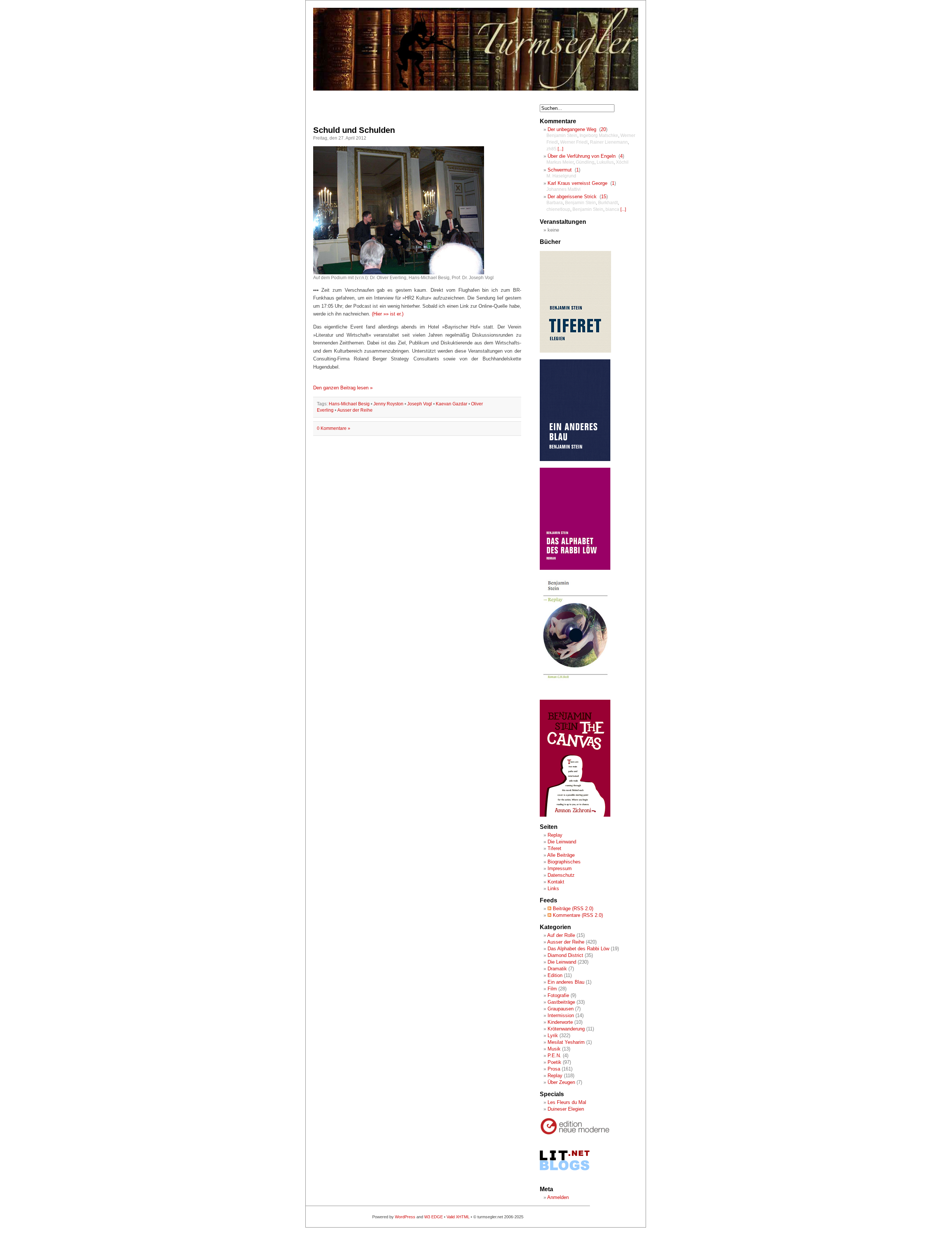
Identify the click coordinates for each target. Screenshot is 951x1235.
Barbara (554, 202)
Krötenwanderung (566, 1029)
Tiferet (554, 848)
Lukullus (605, 162)
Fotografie (558, 995)
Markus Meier (560, 162)
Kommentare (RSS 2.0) (577, 915)
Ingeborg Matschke (599, 135)
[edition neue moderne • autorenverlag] (575, 1133)
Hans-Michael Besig (349, 403)
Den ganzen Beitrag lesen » (343, 388)
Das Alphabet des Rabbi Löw (578, 948)
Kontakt (556, 882)
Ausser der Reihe (355, 410)
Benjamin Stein (561, 135)
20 (603, 129)
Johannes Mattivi (563, 189)
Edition (555, 975)
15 (603, 196)
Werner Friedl (574, 142)
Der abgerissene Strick (572, 196)
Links (553, 888)
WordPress (405, 1217)
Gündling (585, 162)
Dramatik (557, 968)
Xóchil (622, 162)
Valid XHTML (458, 1217)
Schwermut (560, 170)
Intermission (561, 1015)
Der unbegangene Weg (572, 129)
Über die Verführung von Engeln (582, 156)
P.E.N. (554, 1055)
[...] (560, 148)
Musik (554, 1049)
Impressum (560, 868)
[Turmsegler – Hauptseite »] (475, 89)
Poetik (554, 1062)
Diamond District (565, 955)
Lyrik (553, 1035)
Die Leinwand (562, 841)
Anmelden (558, 1197)
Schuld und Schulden (354, 130)
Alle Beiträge (561, 855)
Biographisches (564, 862)
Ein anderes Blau (566, 982)
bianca (612, 209)
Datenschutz (561, 875)
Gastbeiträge (561, 1002)
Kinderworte (560, 1022)
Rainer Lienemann (609, 142)
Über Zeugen (561, 1082)
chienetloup (558, 209)
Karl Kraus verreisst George (577, 183)
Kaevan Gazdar (451, 403)
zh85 (551, 148)
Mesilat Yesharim (566, 1042)
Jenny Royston (388, 403)
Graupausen (561, 1009)
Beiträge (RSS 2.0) (572, 908)
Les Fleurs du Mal (567, 1102)
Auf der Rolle (561, 935)
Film (552, 988)
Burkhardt (608, 202)
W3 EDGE (433, 1217)
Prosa (554, 1069)
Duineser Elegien (566, 1109)
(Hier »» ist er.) (387, 314)
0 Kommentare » (333, 428)
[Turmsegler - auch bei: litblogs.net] (565, 1177)
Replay (555, 835)
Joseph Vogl (419, 403)
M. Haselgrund (561, 176)
